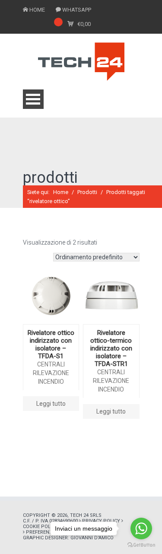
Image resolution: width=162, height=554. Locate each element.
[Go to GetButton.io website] (141, 545)
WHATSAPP (76, 9)
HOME (37, 9)
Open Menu (33, 99)
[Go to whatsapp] (141, 528)
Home (60, 192)
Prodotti (87, 192)
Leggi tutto (51, 403)
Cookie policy (40, 526)
